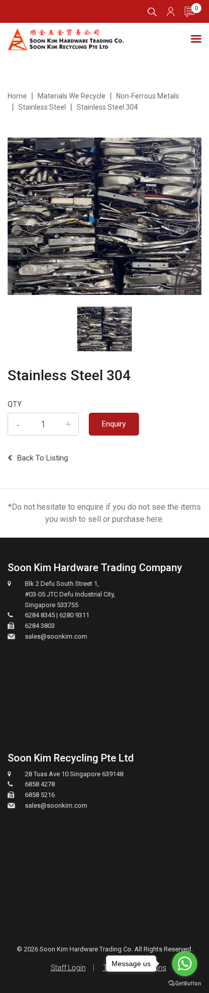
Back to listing (42, 457)
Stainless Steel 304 (107, 107)
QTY (15, 404)
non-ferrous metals (147, 96)
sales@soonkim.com (56, 636)
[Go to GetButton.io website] (184, 983)
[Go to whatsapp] (184, 963)
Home (17, 96)
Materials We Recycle (72, 96)
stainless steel (42, 107)
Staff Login (68, 968)
